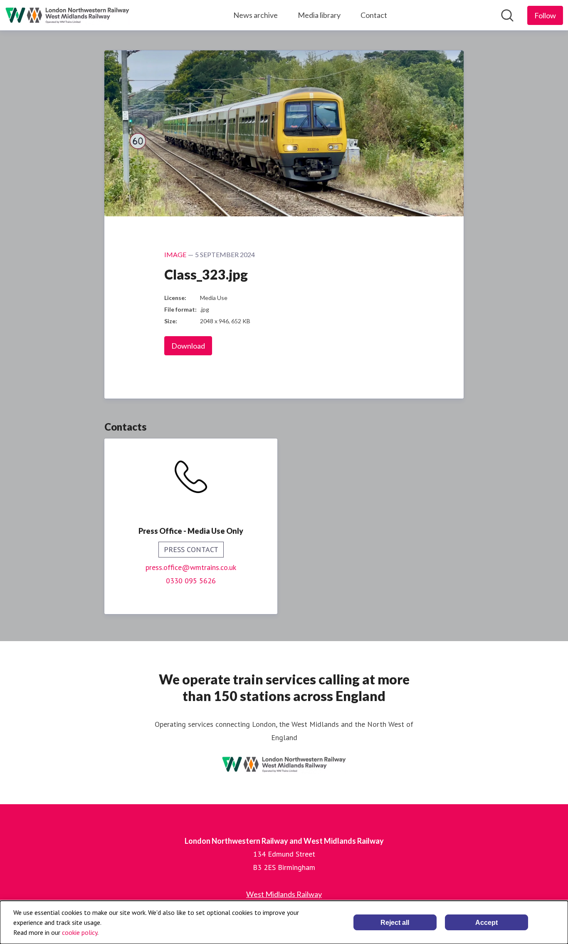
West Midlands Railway (284, 894)
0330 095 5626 (191, 580)
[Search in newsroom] (507, 15)
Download (188, 345)
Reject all (394, 922)
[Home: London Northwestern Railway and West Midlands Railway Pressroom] (67, 15)
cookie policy (79, 932)
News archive (255, 15)
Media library (319, 15)
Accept (486, 922)
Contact (374, 15)
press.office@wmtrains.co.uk (191, 567)
